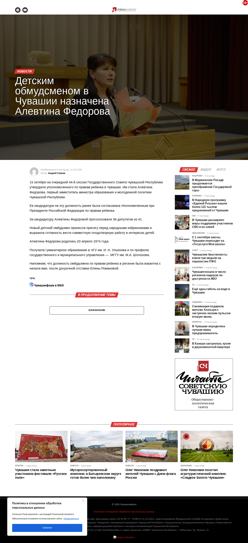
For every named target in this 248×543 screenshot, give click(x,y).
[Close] (83, 500)
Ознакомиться (71, 518)
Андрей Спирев (56, 173)
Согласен (47, 527)
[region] (47, 517)
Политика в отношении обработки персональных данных (124, 511)
